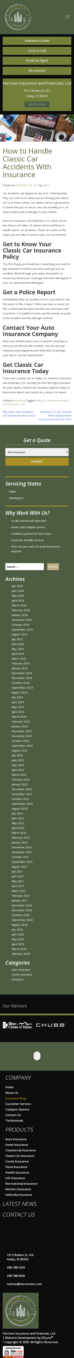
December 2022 (22, 789)
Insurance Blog (15, 1098)
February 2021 (21, 895)
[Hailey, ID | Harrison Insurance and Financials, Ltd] (18, 16)
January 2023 (20, 784)
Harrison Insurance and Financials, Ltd (29, 1333)
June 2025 (18, 644)
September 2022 (22, 803)
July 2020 (17, 929)
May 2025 (18, 649)
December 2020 (22, 905)
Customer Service (17, 1104)
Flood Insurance (16, 1167)
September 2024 (22, 687)
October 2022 (20, 799)
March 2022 (19, 832)
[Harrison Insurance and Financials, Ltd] (21, 1310)
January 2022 (20, 842)
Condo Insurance (17, 1161)
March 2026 (19, 605)
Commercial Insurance (20, 1150)
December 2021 (22, 847)
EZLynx (46, 1338)
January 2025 (20, 668)
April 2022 (18, 828)
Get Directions (37, 104)
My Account (37, 70)
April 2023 (18, 770)
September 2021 (22, 862)
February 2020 (21, 953)
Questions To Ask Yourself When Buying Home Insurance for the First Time (55, 415)
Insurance (20, 400)
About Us (11, 1093)
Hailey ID (40, 400)
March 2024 (19, 716)
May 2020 (18, 939)
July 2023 (17, 755)
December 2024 (22, 673)
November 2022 (22, 794)
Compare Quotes (17, 1109)
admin (46, 185)
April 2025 (18, 653)
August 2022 (19, 808)
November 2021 (22, 852)
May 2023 (18, 765)
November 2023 (22, 736)
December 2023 (22, 731)
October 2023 (20, 741)
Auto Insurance (21, 969)
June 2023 (18, 760)
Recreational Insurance (21, 1184)
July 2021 (17, 871)
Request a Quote (37, 40)
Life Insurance (15, 1178)
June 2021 (18, 876)
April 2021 (18, 886)
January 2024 (20, 726)
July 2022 (17, 813)
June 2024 (18, 702)
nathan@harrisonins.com (24, 1284)
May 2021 (18, 881)
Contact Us (13, 1115)
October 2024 (20, 682)
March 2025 (19, 658)
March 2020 (19, 949)
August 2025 (19, 634)
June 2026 (18, 591)
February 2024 (21, 721)
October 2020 (20, 915)
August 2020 (19, 924)
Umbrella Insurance (18, 1195)
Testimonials (14, 1120)
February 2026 (21, 610)
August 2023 (19, 750)
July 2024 (17, 697)
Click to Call (37, 51)
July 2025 (17, 639)
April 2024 (18, 712)
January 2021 (20, 900)
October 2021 (20, 857)
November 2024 (22, 678)
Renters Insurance (18, 1189)
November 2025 (22, 620)
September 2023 (22, 745)
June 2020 (18, 934)
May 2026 (18, 595)
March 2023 (19, 774)
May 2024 (18, 707)
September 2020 (22, 920)
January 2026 (20, 615)
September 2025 (22, 629)
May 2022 (18, 823)
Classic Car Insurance (19, 1156)
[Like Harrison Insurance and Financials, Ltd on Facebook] (37, 1056)
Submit (37, 461)
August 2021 (19, 866)
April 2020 (18, 944)
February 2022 (21, 837)
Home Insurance (22, 974)
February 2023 (21, 779)
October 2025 (20, 624)
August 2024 (19, 692)
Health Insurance (17, 1172)
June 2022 (18, 818)
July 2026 (17, 586)
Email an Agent (37, 60)
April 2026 (18, 600)
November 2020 (22, 910)
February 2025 (21, 663)
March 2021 (19, 891)
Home (9, 1087)
